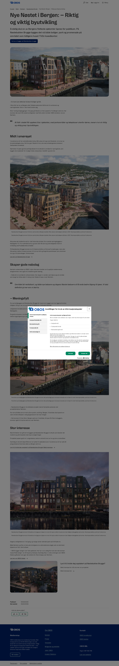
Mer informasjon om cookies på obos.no (60, 346)
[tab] (37, 315)
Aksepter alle (84, 353)
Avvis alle (70, 353)
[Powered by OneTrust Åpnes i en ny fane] (83, 358)
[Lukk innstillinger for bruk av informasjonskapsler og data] (89, 309)
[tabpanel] (70, 332)
